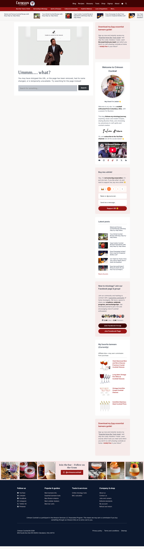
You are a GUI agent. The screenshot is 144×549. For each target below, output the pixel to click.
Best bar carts (49, 504)
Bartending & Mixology (40, 9)
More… (113, 9)
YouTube (22, 493)
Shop (103, 4)
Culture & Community (71, 9)
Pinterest (22, 506)
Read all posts (103, 274)
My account (103, 504)
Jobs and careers (105, 498)
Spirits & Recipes (56, 9)
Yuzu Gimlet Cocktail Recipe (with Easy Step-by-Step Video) (118, 235)
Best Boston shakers (52, 498)
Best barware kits (51, 493)
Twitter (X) (23, 504)
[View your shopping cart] (122, 3)
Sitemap (124, 531)
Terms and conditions (111, 531)
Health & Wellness (86, 9)
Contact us (103, 495)
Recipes (81, 4)
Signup (110, 4)
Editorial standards (105, 501)
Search (83, 88)
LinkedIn (22, 495)
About (117, 4)
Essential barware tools (52, 495)
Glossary (89, 4)
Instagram (22, 501)
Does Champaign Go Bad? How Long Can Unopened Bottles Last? (118, 253)
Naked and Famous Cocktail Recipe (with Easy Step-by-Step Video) (118, 228)
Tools (97, 4)
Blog (74, 4)
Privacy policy (97, 531)
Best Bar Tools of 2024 (23, 9)
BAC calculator (77, 495)
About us (102, 493)
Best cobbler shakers (52, 501)
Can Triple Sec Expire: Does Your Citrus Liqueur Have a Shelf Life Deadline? (118, 260)
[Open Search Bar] (126, 3)
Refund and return (105, 506)
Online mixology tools (79, 493)
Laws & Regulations (101, 9)
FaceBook (22, 498)
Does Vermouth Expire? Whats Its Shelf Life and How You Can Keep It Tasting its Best (117, 268)
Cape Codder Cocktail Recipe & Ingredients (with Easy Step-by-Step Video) (118, 244)
